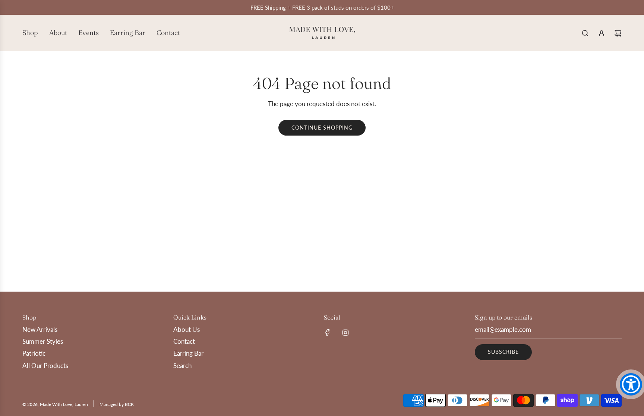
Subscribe (503, 352)
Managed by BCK (117, 404)
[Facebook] (327, 332)
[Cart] (618, 33)
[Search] (585, 33)
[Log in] (601, 33)
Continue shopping (322, 127)
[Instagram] (345, 332)
